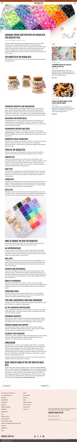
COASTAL (3, 425)
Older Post (6, 385)
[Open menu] (3, 3)
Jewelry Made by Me (7, 439)
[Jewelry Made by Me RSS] (75, 43)
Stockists (25, 397)
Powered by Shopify (6, 441)
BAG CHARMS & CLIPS (6, 421)
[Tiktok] (37, 436)
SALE (2, 430)
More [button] (24, 393)
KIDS (2, 414)
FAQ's (24, 400)
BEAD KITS (3, 397)
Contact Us (25, 409)
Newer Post (45, 385)
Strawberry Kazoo (5, 418)
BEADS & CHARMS (5, 407)
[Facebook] (35, 436)
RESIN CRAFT (4, 411)
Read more (54, 77)
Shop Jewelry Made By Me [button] (8, 393)
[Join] (74, 419)
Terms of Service (27, 404)
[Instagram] (40, 436)
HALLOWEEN (4, 400)
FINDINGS (3, 409)
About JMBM (26, 395)
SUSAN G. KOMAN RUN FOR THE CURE (10, 423)
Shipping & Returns (27, 402)
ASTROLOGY (4, 402)
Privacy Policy (26, 407)
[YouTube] (43, 436)
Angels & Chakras (5, 416)
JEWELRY (3, 404)
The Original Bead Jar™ (6, 395)
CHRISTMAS (4, 428)
